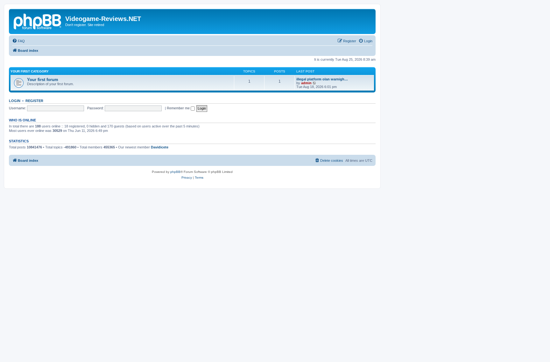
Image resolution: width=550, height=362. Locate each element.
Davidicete (159, 147)
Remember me (179, 108)
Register (34, 101)
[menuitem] (18, 41)
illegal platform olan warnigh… (322, 79)
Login (14, 101)
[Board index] (38, 20)
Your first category (30, 71)
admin (306, 83)
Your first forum (42, 79)
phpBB (175, 172)
